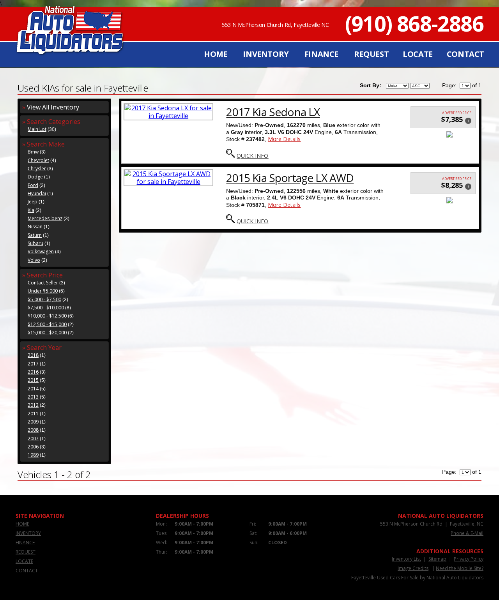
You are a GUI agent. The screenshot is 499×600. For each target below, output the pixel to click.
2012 (33, 405)
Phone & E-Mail (467, 533)
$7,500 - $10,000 (46, 307)
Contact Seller (43, 282)
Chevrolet (38, 160)
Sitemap (437, 559)
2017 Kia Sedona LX (273, 111)
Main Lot (37, 129)
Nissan (35, 226)
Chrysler (37, 168)
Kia (31, 210)
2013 (33, 397)
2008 (33, 430)
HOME (215, 54)
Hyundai (37, 193)
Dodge (35, 176)
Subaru (35, 243)
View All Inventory (53, 107)
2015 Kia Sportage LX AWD (290, 177)
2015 (33, 380)
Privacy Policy (468, 559)
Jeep (32, 201)
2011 (33, 413)
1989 (33, 455)
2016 (33, 372)
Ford (33, 185)
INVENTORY (265, 54)
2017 (33, 363)
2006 (33, 446)
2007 (33, 438)
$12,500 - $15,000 (47, 324)
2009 (33, 421)
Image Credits (413, 568)
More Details (284, 139)
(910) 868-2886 (414, 23)
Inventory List (406, 559)
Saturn (35, 235)
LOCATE (418, 54)
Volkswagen (41, 251)
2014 (33, 388)
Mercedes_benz (45, 218)
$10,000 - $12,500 (47, 315)
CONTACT (465, 54)
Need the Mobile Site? (459, 568)
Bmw (33, 151)
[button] (468, 120)
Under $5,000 (43, 291)
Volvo (34, 260)
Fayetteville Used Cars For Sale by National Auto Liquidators (417, 577)
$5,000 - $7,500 (44, 299)
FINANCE (321, 54)
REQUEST (371, 54)
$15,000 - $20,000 (47, 332)
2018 (33, 355)
